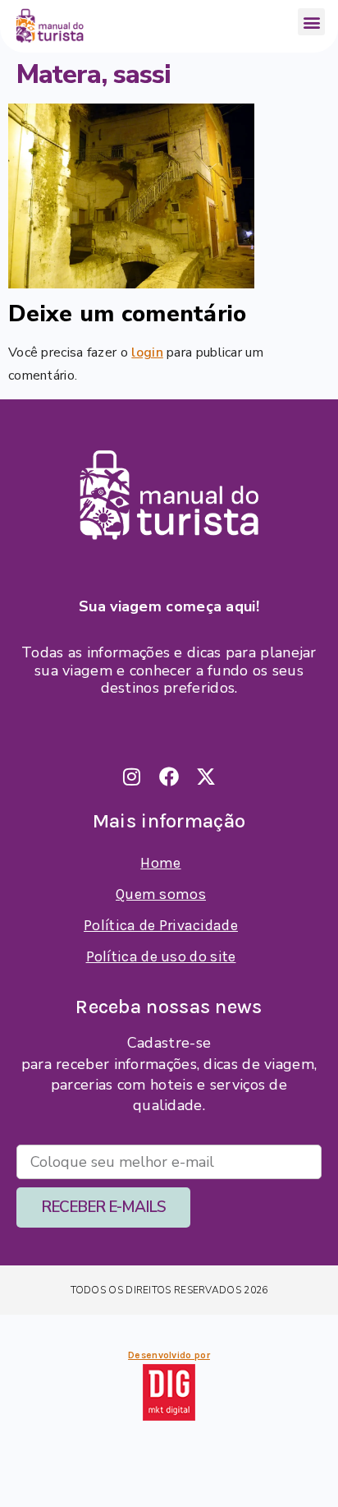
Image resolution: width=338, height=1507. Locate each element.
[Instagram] (132, 776)
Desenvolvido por (169, 1355)
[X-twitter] (206, 776)
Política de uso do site (161, 956)
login (147, 352)
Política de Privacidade (161, 925)
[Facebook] (169, 776)
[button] (311, 21)
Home (160, 863)
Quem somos (161, 894)
